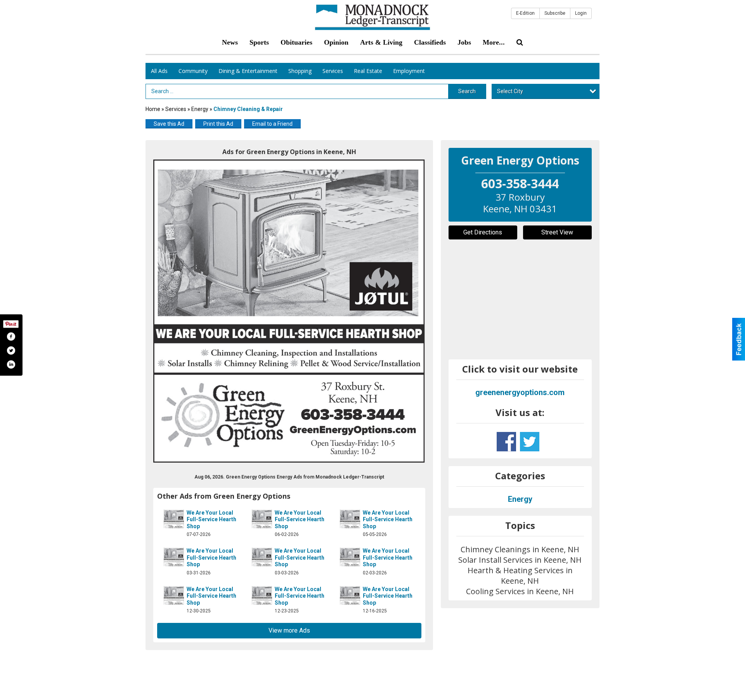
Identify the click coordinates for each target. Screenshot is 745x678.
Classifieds (430, 42)
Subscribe (554, 13)
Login (581, 13)
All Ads (159, 71)
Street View (557, 232)
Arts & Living (381, 42)
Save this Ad (169, 124)
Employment (409, 71)
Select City (510, 91)
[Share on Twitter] (11, 350)
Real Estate (368, 71)
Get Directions (482, 232)
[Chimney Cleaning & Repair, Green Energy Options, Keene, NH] (289, 311)
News (230, 42)
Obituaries (296, 42)
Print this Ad (218, 124)
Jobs (464, 42)
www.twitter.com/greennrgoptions (529, 441)
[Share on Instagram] (11, 364)
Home (153, 109)
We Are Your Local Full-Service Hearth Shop (211, 519)
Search (467, 91)
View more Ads (289, 630)
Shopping (300, 71)
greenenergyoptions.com (520, 392)
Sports (259, 42)
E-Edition (525, 13)
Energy (199, 109)
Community (193, 71)
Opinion (336, 42)
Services (332, 71)
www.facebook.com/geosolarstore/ (506, 441)
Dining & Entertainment (247, 71)
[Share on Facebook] (11, 336)
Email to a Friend (272, 124)
